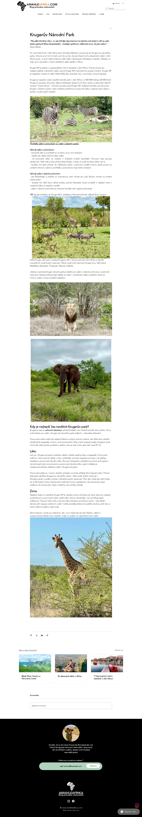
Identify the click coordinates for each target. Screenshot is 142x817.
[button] (101, 14)
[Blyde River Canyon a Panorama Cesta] (35, 663)
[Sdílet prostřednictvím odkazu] (47, 635)
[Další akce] (110, 28)
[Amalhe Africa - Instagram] (137, 805)
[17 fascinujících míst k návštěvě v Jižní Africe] (107, 663)
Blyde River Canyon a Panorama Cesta (31, 677)
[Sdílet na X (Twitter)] (36, 635)
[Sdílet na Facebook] (31, 635)
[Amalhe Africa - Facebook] (73, 801)
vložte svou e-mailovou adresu (70, 760)
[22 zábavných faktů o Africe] (71, 663)
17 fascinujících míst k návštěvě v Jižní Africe (103, 677)
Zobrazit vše (119, 650)
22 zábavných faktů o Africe (70, 676)
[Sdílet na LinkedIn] (42, 635)
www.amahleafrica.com (72, 807)
